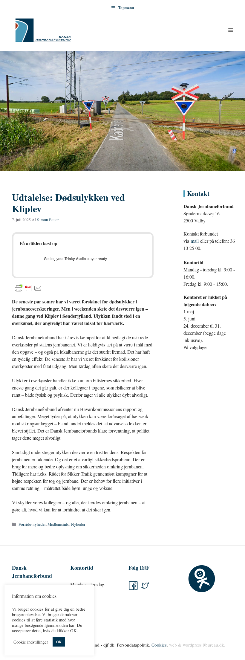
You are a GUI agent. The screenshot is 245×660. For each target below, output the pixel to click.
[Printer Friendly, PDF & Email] (28, 288)
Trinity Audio (75, 259)
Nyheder (78, 524)
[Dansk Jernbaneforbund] (43, 30)
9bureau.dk (213, 645)
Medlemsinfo (58, 524)
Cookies (159, 645)
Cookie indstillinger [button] (30, 642)
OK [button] (59, 641)
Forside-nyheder (32, 524)
